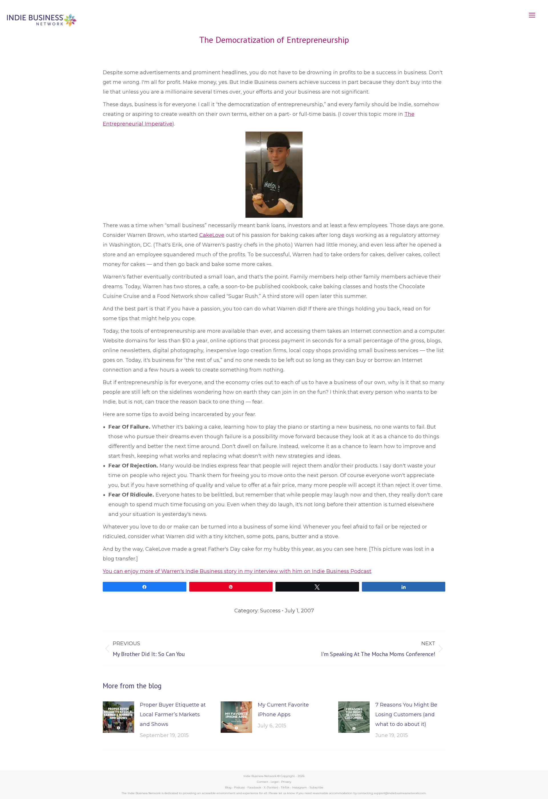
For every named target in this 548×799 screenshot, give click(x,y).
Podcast (239, 787)
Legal (275, 782)
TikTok (285, 787)
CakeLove (211, 235)
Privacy (286, 782)
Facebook (254, 787)
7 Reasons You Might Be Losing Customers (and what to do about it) (406, 714)
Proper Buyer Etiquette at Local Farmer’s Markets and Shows (173, 714)
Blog (228, 787)
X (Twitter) (271, 787)
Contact (262, 782)
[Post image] (118, 717)
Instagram (299, 787)
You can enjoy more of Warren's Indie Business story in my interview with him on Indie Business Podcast (237, 571)
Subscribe (316, 787)
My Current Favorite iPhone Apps (283, 710)
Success (270, 611)
